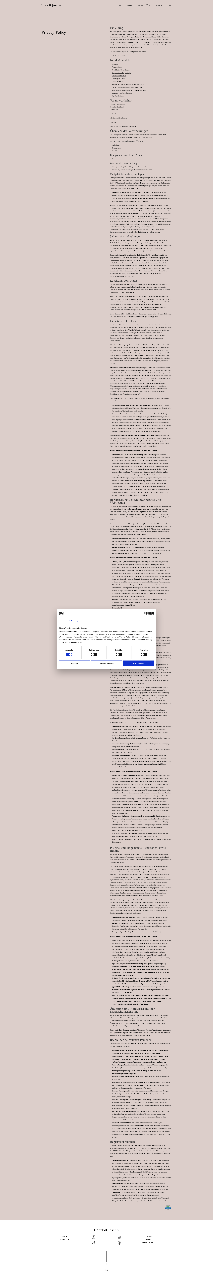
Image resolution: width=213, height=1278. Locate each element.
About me (129, 5)
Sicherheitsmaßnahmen (119, 76)
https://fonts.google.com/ (119, 964)
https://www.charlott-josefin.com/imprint (123, 126)
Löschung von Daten (118, 78)
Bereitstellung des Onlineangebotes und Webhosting (128, 84)
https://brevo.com (130, 839)
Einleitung (115, 64)
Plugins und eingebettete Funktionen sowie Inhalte (127, 87)
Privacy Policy (148, 1242)
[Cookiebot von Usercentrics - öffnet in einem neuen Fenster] (144, 613)
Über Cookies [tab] (140, 621)
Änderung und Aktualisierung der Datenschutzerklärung (129, 90)
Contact (170, 5)
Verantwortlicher (117, 67)
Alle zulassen (138, 663)
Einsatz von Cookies (118, 81)
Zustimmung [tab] (73, 621)
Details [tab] (106, 621)
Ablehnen (74, 663)
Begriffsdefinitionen (118, 96)
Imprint (148, 1239)
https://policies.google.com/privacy (155, 964)
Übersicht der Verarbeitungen (121, 70)
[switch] (94, 654)
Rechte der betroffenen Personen (122, 93)
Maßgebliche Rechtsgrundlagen (121, 73)
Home (119, 5)
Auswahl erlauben (106, 663)
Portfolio (158, 5)
